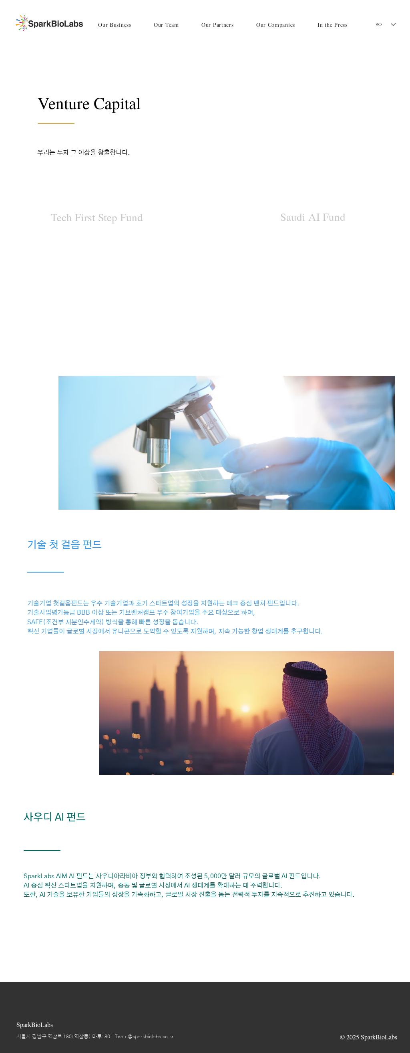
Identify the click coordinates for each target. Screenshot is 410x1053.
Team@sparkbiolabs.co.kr (144, 1036)
